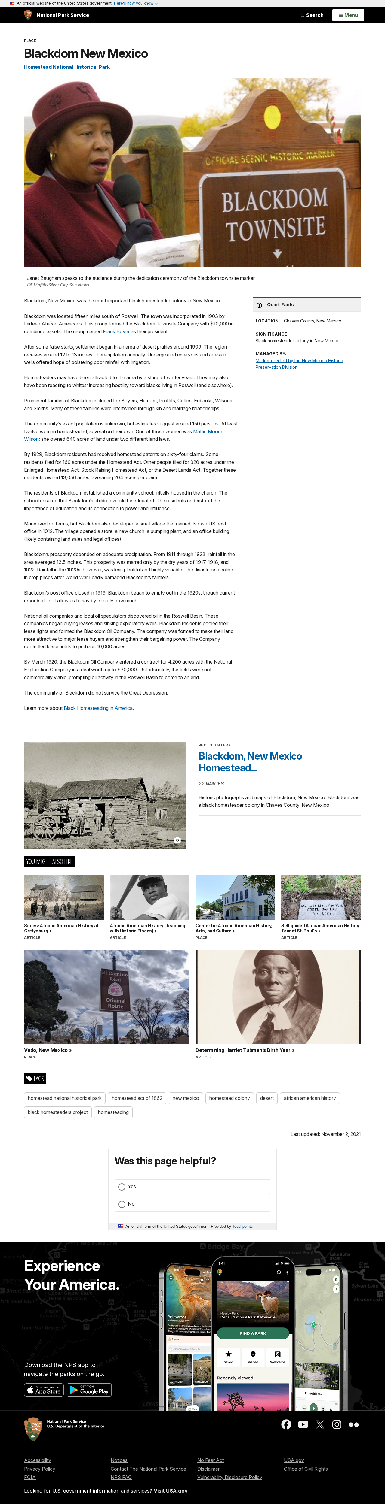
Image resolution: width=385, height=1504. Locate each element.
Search (314, 15)
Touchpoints (242, 1226)
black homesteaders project (58, 1112)
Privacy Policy (39, 1469)
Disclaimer (208, 1469)
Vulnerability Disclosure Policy (229, 1477)
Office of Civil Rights (306, 1469)
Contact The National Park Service (148, 1469)
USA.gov (294, 1460)
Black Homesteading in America (98, 708)
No (131, 1204)
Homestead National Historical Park (67, 67)
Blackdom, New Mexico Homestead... (250, 762)
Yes (132, 1186)
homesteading (113, 1112)
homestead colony (229, 1098)
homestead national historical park (65, 1098)
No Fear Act (210, 1460)
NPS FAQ (121, 1477)
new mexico (186, 1098)
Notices (119, 1460)
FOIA (30, 1477)
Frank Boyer (117, 331)
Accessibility (37, 1460)
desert (267, 1098)
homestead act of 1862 (137, 1098)
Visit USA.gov (171, 1491)
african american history (310, 1098)
